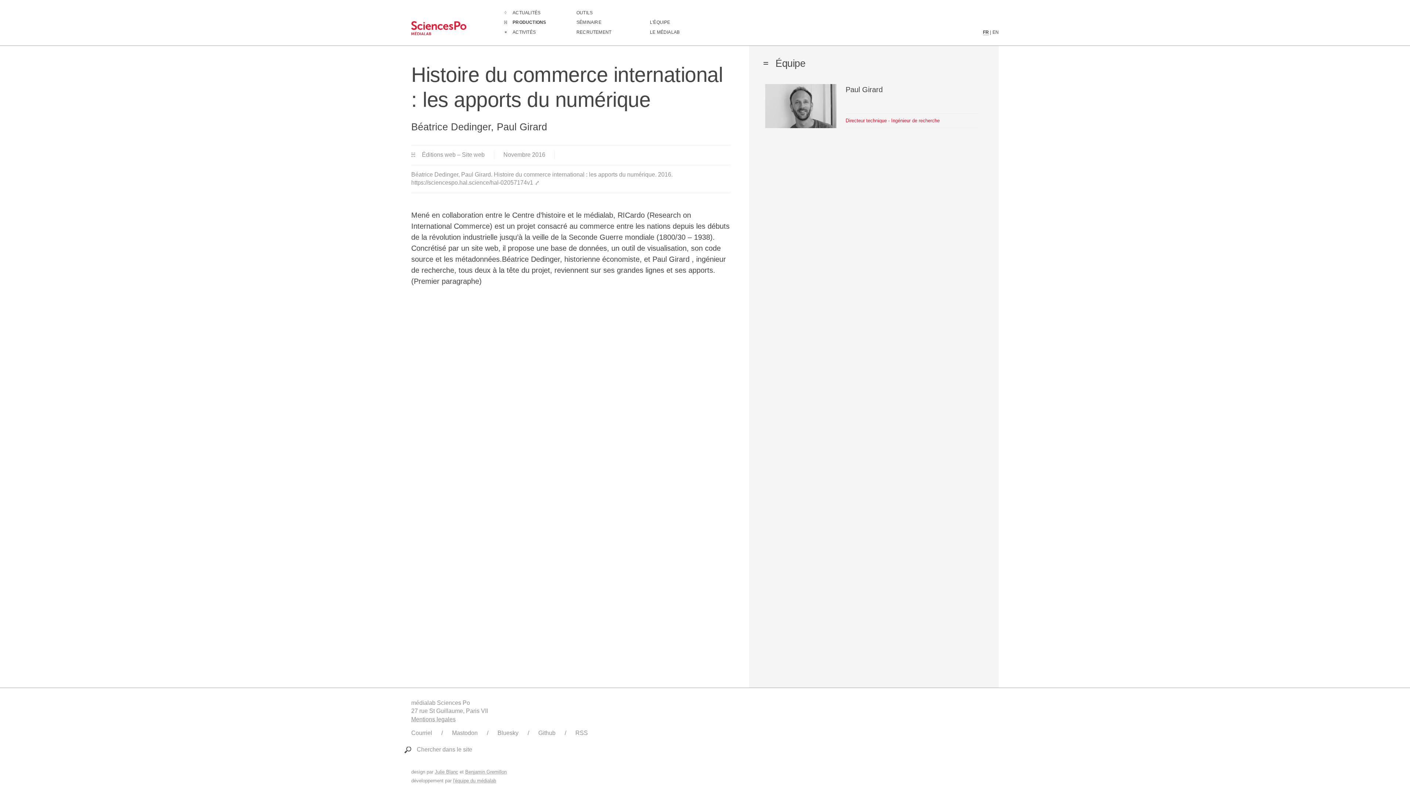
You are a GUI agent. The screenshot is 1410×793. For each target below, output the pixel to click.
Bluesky (508, 733)
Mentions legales (433, 719)
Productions (529, 22)
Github (547, 733)
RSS (581, 733)
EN (996, 32)
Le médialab (665, 32)
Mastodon (465, 733)
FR (986, 32)
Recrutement (593, 32)
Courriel (421, 733)
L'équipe (660, 22)
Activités (524, 32)
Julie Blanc (446, 772)
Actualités (526, 12)
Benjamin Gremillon (486, 772)
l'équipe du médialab (474, 780)
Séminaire (588, 22)
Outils (584, 12)
